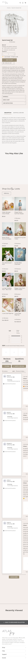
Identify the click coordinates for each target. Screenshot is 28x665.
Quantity (4, 51)
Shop (3, 647)
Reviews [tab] (7, 360)
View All (6, 193)
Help (3, 651)
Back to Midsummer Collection (15, 622)
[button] (6, 352)
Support (4, 654)
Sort (13, 371)
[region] (14, 352)
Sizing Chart (6, 99)
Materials (5, 96)
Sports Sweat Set (16, 7)
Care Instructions (8, 103)
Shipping (4, 46)
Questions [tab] (19, 360)
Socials (4, 658)
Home (8, 7)
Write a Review (20, 367)
